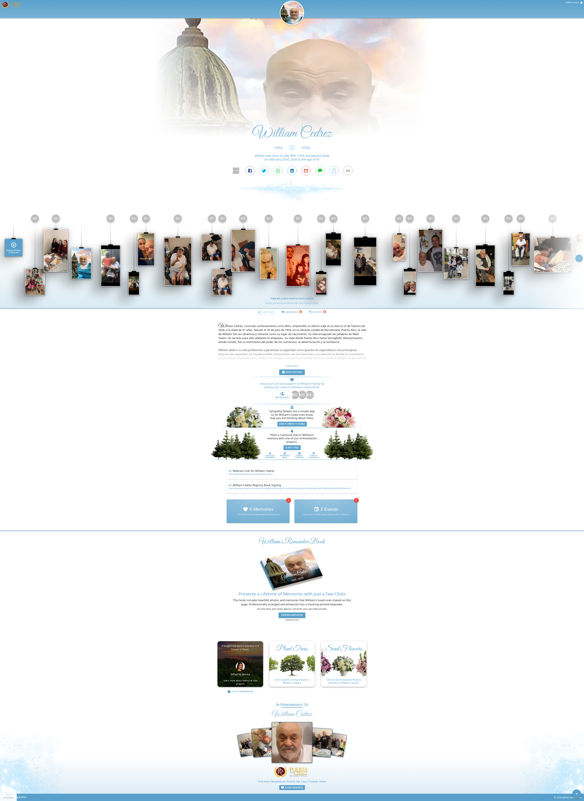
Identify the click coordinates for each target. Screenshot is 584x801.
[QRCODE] (236, 170)
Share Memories (293, 787)
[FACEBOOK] (250, 170)
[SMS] (320, 170)
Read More (292, 366)
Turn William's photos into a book (292, 298)
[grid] (292, 260)
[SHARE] (334, 170)
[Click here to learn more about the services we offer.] (292, 772)
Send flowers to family (292, 424)
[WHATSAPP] (278, 170)
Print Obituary (293, 372)
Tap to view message (242, 691)
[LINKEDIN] (292, 170)
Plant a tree (292, 447)
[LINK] (348, 170)
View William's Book (292, 615)
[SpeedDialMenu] (576, 793)
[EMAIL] (306, 170)
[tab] (266, 312)
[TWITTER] (264, 170)
